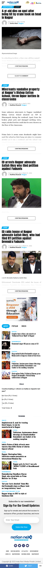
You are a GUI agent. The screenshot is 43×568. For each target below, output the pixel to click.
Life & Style (24, 551)
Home (7, 551)
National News (26, 554)
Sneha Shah (14, 23)
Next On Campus (15, 551)
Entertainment (34, 551)
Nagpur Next (35, 554)
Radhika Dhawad (15, 105)
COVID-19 (7, 554)
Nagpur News (16, 554)
